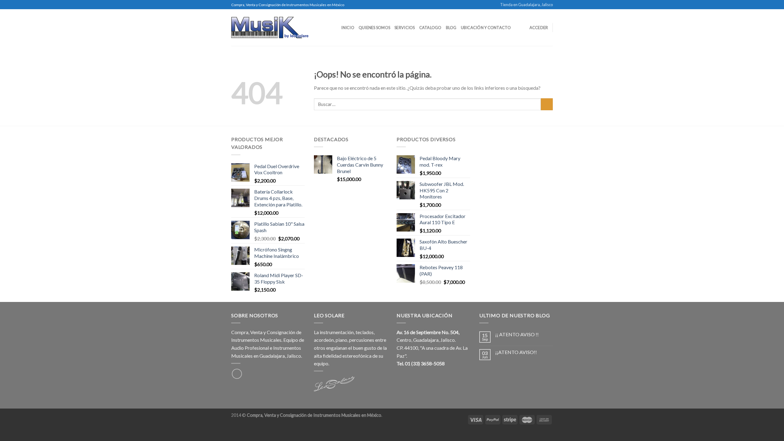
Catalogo (430, 27)
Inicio (347, 27)
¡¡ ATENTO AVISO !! (517, 334)
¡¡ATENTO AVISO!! (516, 352)
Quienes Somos (374, 27)
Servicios (404, 27)
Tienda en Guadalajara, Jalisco (526, 4)
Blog (451, 27)
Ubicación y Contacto (486, 27)
